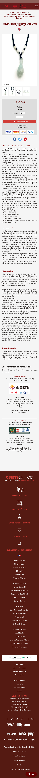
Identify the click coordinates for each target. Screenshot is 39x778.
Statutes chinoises (19, 567)
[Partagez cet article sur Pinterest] (25, 139)
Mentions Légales (20, 756)
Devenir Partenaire (19, 671)
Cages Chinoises (19, 601)
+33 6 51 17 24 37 (21, 707)
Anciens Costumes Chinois (19, 640)
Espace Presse (19, 664)
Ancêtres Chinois (19, 560)
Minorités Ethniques (19, 583)
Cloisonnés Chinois (19, 624)
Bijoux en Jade (19, 574)
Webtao (23, 751)
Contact (19, 691)
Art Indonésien (20, 636)
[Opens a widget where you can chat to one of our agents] (31, 774)
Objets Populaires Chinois (19, 594)
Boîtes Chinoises (19, 597)
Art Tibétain (19, 633)
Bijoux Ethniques (19, 564)
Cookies (19, 765)
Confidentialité (19, 760)
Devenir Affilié (19, 675)
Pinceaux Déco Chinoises (19, 590)
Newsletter (19, 684)
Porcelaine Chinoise (19, 613)
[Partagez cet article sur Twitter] (20, 139)
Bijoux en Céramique (19, 647)
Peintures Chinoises (19, 578)
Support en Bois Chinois (19, 643)
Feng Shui (19, 606)
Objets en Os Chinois (19, 620)
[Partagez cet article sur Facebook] (14, 139)
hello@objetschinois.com (22, 710)
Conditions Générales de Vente (19, 769)
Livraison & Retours (19, 687)
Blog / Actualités (19, 680)
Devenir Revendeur (19, 668)
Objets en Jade (19, 617)
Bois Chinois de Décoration (19, 610)
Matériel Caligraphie (19, 587)
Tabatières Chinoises (19, 629)
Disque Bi (19, 571)
